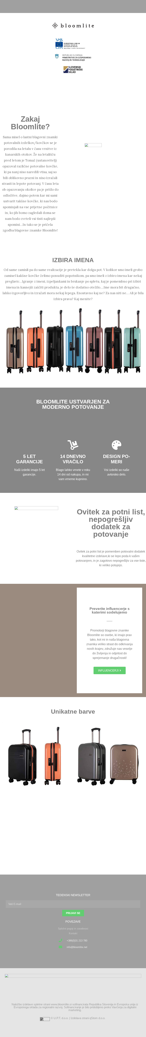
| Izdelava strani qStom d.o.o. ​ (87, 1018)
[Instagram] (76, 6)
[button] (73, 87)
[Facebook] (70, 6)
